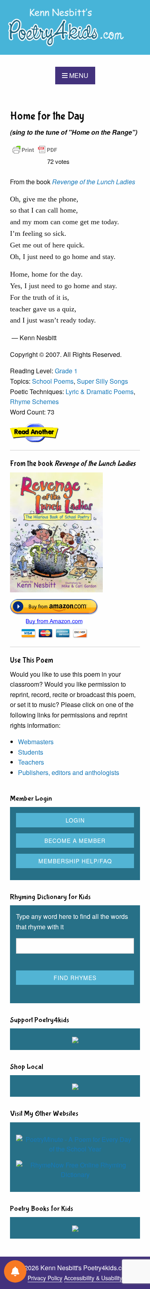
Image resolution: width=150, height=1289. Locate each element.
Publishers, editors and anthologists (68, 772)
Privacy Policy (45, 1278)
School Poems (53, 381)
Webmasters (36, 741)
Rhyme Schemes (34, 401)
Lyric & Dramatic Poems (100, 391)
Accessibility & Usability (93, 1278)
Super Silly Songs (102, 381)
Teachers (31, 762)
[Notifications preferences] (15, 1271)
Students (30, 752)
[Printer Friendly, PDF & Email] (35, 148)
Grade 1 (66, 370)
